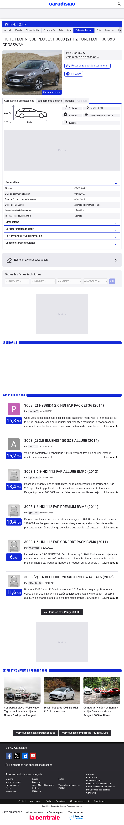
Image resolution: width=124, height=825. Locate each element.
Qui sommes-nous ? (79, 801)
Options (69, 100)
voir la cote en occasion (82, 57)
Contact (22, 801)
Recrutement (100, 801)
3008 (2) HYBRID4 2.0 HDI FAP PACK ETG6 (64, 405)
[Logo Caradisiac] (62, 6)
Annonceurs (35, 801)
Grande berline (12, 785)
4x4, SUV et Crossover (43, 785)
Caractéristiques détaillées (19, 100)
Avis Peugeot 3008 (13, 395)
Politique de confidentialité (98, 783)
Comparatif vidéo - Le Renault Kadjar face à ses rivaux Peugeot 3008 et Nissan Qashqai (100, 711)
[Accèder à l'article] (22, 690)
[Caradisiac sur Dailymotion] (25, 756)
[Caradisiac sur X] (17, 756)
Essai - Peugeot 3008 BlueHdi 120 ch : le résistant (61, 709)
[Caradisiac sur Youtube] (33, 756)
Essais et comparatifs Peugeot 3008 (24, 670)
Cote (99, 30)
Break (8, 788)
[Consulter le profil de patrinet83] (14, 415)
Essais (18, 30)
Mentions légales (94, 780)
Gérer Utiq (91, 793)
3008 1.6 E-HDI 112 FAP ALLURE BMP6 (61, 472)
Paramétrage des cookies (98, 790)
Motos (61, 779)
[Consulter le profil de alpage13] (14, 450)
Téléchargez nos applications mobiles (30, 765)
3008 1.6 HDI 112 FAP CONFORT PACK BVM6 (66, 542)
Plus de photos (51, 92)
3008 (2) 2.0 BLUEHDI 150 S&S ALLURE (61, 441)
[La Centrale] (45, 820)
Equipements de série (49, 100)
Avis (61, 30)
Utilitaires (36, 791)
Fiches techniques (84, 30)
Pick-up (35, 788)
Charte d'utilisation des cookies (100, 786)
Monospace (11, 791)
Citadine (9, 779)
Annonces (109, 30)
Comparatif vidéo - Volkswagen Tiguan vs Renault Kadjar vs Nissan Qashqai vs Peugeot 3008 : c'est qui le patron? (22, 711)
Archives (90, 774)
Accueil (7, 30)
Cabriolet (36, 782)
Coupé (35, 779)
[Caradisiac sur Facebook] (9, 756)
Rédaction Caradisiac (56, 801)
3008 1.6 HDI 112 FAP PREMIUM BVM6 (61, 507)
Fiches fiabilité (32, 30)
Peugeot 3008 (15, 24)
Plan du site (91, 777)
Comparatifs (49, 30)
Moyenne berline (13, 782)
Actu (69, 30)
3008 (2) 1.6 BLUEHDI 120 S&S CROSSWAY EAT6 (69, 577)
